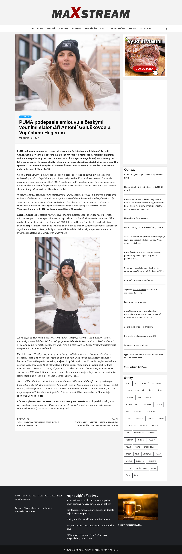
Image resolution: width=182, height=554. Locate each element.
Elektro (63, 28)
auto (128, 383)
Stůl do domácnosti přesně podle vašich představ (38, 422)
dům (139, 397)
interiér (147, 404)
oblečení (155, 425)
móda (161, 418)
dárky (159, 390)
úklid (153, 468)
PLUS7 (144, 366)
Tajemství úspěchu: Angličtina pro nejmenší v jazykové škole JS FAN (96, 422)
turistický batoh (153, 199)
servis (137, 447)
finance (148, 397)
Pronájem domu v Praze (135, 311)
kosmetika (139, 411)
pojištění (141, 440)
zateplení (151, 461)
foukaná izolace (133, 404)
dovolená (140, 390)
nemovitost (131, 425)
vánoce (129, 461)
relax (128, 447)
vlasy (158, 454)
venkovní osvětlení (133, 271)
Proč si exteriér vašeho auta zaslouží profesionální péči (90, 527)
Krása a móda (118, 28)
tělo (137, 454)
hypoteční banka (131, 336)
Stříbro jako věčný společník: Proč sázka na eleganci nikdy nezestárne (87, 537)
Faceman (128, 302)
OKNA (128, 433)
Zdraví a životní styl (96, 28)
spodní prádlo (150, 447)
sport (128, 454)
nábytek (143, 425)
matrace (151, 418)
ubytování (147, 454)
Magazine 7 (99, 549)
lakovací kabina (139, 290)
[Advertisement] (144, 121)
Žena (126, 345)
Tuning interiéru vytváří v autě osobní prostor (88, 519)
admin (26, 137)
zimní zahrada (141, 468)
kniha (128, 411)
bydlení (145, 383)
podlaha (151, 433)
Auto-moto (37, 28)
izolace (158, 404)
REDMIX (137, 524)
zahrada (140, 461)
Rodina (132, 28)
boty (136, 383)
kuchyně (151, 411)
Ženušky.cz (129, 326)
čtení (128, 475)
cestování (156, 383)
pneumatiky (139, 433)
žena (136, 475)
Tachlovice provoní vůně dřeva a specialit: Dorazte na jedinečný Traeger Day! (90, 511)
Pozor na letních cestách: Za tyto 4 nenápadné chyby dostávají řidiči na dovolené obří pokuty (89, 502)
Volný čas (145, 28)
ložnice (129, 418)
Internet (76, 28)
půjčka (152, 440)
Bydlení (51, 28)
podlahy (129, 440)
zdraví (129, 468)
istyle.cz (137, 243)
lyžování (140, 418)
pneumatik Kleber (145, 252)
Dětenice (129, 397)
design (129, 390)
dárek (150, 390)
